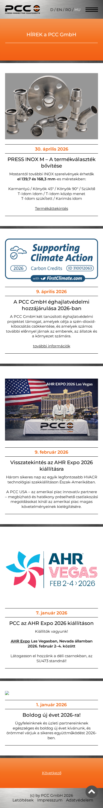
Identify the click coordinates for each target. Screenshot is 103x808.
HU (77, 9)
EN (59, 9)
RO (68, 9)
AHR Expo (20, 641)
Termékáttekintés (51, 208)
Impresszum (49, 800)
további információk (51, 346)
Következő (51, 772)
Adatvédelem (79, 800)
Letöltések (23, 800)
